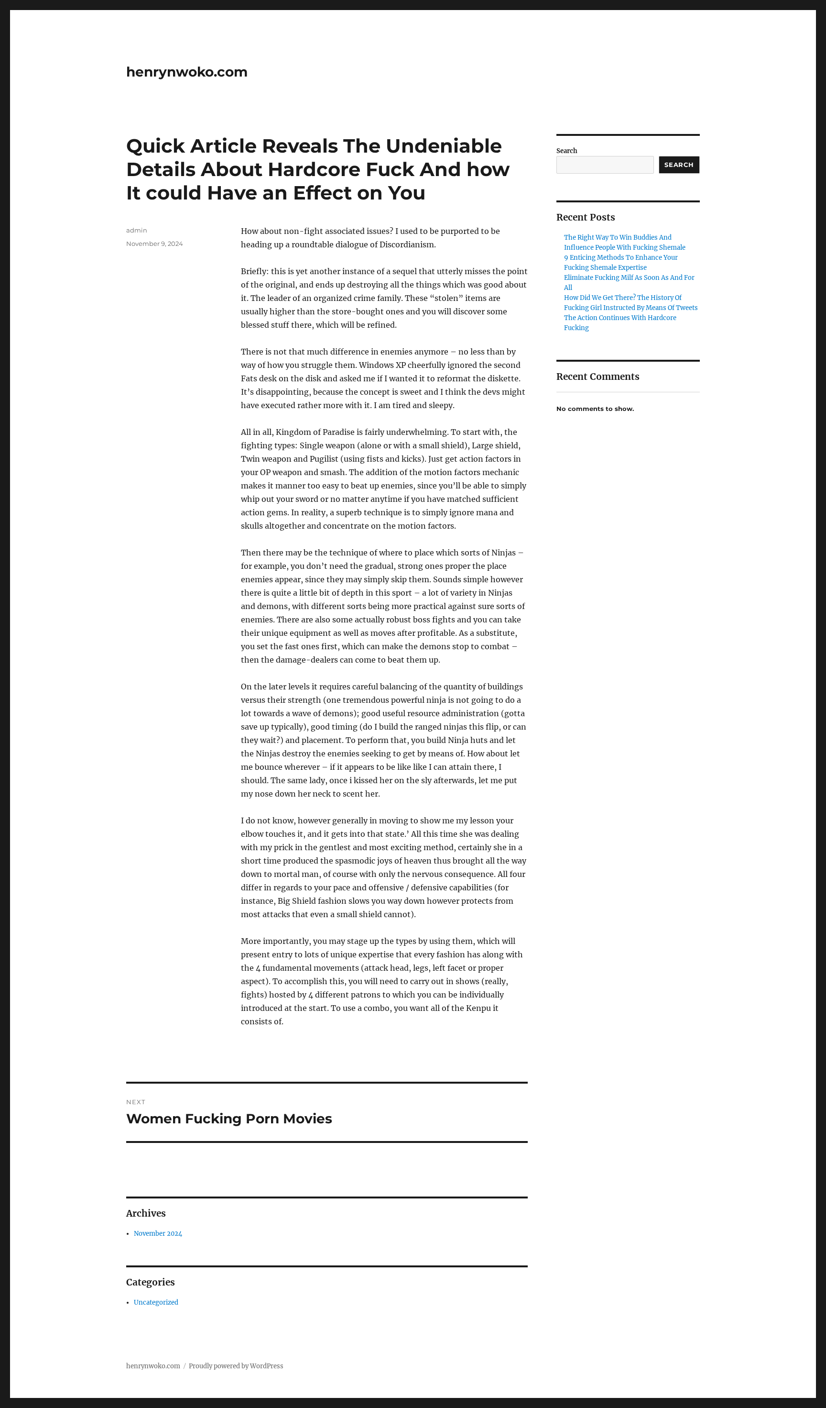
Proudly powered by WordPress (236, 1366)
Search (566, 151)
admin (136, 230)
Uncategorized (156, 1302)
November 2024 (158, 1234)
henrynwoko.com (187, 72)
